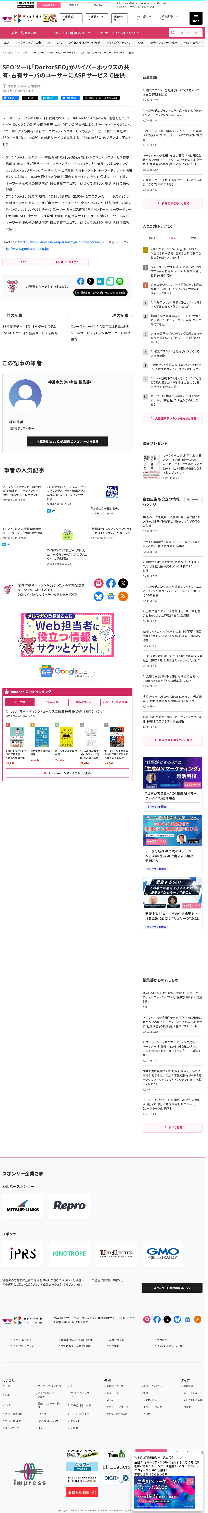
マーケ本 (19, 702)
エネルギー (121, 7)
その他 (74, 1428)
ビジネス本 (51, 702)
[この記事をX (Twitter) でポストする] (90, 281)
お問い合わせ (116, 1339)
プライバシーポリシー (24, 1345)
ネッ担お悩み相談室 (64, 594)
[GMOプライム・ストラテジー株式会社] (163, 1253)
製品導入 (98, 5)
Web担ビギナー (68, 18)
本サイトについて (22, 1339)
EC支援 (150, 7)
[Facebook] (111, 583)
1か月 (193, 238)
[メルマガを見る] (147, 1319)
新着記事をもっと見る (176, 203)
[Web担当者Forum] (22, 1321)
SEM (40, 1428)
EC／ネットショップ (48, 1421)
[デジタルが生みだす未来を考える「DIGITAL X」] (116, 1481)
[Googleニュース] (111, 596)
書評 (145, 1392)
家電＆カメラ (83, 702)
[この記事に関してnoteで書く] (110, 281)
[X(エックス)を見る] (167, 1319)
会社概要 (114, 1345)
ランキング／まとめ (117, 1413)
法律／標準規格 (14, 1414)
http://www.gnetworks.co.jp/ (25, 248)
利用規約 (162, 1339)
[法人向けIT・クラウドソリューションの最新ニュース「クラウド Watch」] (82, 1468)
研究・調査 (162, 3)
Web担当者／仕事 (80, 1405)
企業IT (119, 3)
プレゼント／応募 (193, 1399)
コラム (110, 1399)
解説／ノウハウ (115, 1386)
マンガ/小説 (149, 1399)
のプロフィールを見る (67, 441)
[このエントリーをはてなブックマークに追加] (100, 281)
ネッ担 (46, 594)
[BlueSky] (99, 596)
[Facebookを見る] (157, 1319)
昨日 (152, 238)
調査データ (113, 1392)
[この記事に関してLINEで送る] (120, 281)
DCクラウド (149, 3)
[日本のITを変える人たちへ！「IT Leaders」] (116, 1468)
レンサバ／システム (81, 1414)
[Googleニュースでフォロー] (187, 1319)
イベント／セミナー (153, 1406)
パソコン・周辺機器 (115, 702)
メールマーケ (12, 1428)
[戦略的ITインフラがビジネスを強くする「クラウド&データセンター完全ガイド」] (82, 1455)
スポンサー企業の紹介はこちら (172, 1288)
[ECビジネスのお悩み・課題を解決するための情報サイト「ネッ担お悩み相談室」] (82, 1493)
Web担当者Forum (21, 18)
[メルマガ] (99, 583)
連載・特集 (118, 18)
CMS (141, 42)
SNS (59, 42)
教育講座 (142, 7)
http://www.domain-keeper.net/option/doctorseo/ (61, 241)
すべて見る (175, 1127)
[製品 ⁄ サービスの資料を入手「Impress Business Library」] (82, 1481)
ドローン (132, 7)
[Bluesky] (177, 1319)
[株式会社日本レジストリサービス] (22, 1253)
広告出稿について (170, 18)
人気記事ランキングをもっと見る (175, 418)
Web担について (144, 18)
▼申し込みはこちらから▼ (151, 1474)
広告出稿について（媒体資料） (77, 1339)
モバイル (75, 1421)
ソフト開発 (129, 3)
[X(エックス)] (123, 583)
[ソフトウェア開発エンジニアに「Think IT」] (116, 1455)
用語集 (187, 1406)
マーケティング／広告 (28, 42)
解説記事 (188, 1386)
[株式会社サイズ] (116, 1253)
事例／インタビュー (154, 1386)
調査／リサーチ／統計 (163, 42)
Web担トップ (9, 52)
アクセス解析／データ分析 (84, 42)
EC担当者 (74, 5)
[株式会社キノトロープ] (69, 1253)
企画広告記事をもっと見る (176, 740)
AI (49, 42)
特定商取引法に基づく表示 (76, 1345)
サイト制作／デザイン (119, 42)
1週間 (173, 238)
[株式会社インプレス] (30, 1474)
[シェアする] (80, 281)
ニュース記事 (190, 1392)
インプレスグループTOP (170, 1345)
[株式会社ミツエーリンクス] (22, 1206)
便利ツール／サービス (119, 1406)
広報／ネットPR (14, 1421)
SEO (6, 42)
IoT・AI (139, 3)
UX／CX (42, 1414)
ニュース (25, 52)
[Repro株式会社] (69, 1206)
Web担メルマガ (95, 18)
